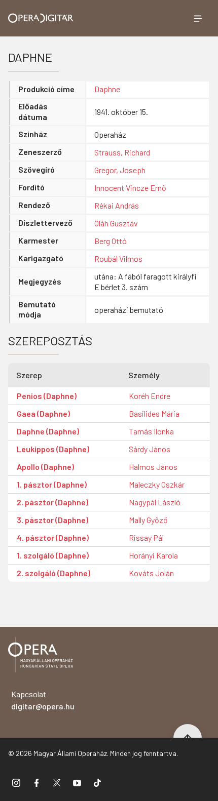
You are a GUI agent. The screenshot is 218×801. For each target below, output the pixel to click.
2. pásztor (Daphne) (52, 502)
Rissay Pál (146, 537)
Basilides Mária (154, 413)
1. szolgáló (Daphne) (53, 555)
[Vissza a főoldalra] (40, 656)
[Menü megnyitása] (198, 18)
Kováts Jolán (151, 573)
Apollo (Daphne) (45, 466)
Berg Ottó (110, 241)
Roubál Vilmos (118, 258)
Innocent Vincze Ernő (130, 187)
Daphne (107, 89)
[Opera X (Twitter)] (57, 782)
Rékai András (116, 205)
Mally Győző (148, 520)
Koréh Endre (149, 395)
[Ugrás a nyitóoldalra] (41, 18)
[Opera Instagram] (16, 782)
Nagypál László (154, 502)
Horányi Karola (153, 555)
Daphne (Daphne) (48, 431)
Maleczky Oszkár (157, 484)
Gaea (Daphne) (43, 413)
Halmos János (153, 466)
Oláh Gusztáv (116, 223)
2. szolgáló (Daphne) (53, 573)
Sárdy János (149, 449)
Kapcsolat (43, 700)
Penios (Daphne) (47, 395)
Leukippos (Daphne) (53, 449)
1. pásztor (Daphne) (52, 484)
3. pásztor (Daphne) (52, 520)
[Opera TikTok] (97, 782)
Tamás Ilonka (151, 431)
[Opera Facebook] (36, 782)
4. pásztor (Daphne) (53, 537)
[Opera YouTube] (77, 782)
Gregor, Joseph (120, 170)
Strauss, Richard (122, 152)
